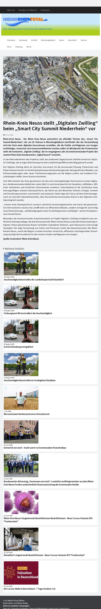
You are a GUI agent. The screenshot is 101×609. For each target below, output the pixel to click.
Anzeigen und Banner (28, 10)
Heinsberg (23, 40)
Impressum (45, 10)
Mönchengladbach (48, 40)
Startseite (11, 40)
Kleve (9, 47)
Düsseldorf (72, 40)
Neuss (61, 40)
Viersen (84, 40)
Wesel (28, 47)
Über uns (11, 10)
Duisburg (19, 47)
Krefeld (34, 40)
